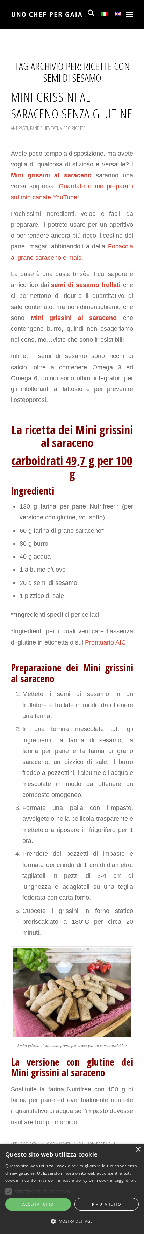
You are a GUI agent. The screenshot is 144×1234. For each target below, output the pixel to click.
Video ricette (72, 127)
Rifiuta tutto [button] (106, 1204)
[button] (72, 1221)
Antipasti (19, 127)
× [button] (138, 1149)
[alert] (72, 1189)
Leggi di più (126, 1180)
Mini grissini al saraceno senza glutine (71, 105)
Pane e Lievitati (44, 127)
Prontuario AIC (104, 642)
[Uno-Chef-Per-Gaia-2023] (60, 14)
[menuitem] (87, 14)
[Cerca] (87, 14)
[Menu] (129, 14)
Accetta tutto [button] (37, 1204)
